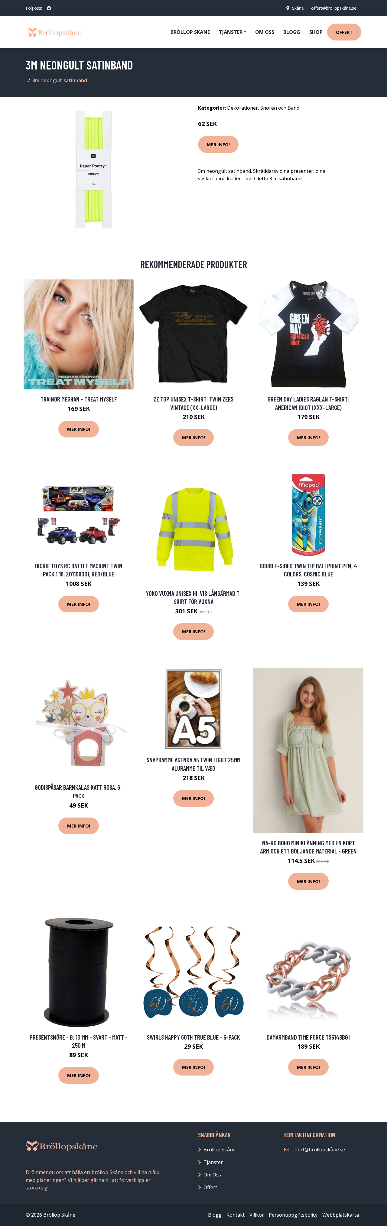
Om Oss (212, 1174)
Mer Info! (218, 144)
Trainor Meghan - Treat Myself (79, 399)
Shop (316, 32)
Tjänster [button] (230, 32)
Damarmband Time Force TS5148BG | (308, 1037)
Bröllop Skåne (190, 32)
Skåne (298, 8)
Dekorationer (242, 108)
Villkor (256, 1214)
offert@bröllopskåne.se (333, 8)
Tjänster (213, 1162)
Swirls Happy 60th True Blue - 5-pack (193, 1037)
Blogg (291, 32)
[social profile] (49, 8)
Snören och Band (279, 108)
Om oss (264, 32)
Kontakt (235, 1214)
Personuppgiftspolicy (293, 1214)
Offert (344, 32)
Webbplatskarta (340, 1214)
